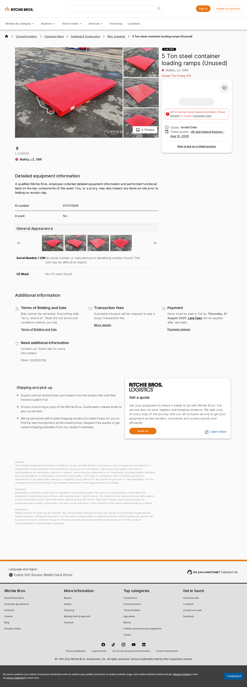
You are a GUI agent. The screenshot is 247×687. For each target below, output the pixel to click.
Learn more (218, 432)
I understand (234, 676)
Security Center (12, 629)
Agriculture (129, 616)
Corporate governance (16, 604)
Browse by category (18, 23)
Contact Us (229, 572)
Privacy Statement (76, 651)
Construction (130, 598)
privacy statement (16, 678)
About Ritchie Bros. (14, 598)
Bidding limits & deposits (77, 616)
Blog (6, 622)
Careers (8, 616)
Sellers (67, 604)
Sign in (203, 8)
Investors (9, 610)
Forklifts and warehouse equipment (142, 629)
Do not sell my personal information (131, 651)
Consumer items (132, 604)
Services (94, 23)
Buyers (67, 598)
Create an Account (228, 8)
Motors (127, 622)
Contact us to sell (192, 610)
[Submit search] (159, 8)
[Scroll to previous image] (18, 243)
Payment (68, 622)
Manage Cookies (181, 674)
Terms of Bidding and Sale (39, 329)
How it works (70, 23)
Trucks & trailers (132, 610)
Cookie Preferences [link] (167, 651)
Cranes (127, 635)
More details (102, 325)
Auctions (46, 23)
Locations (134, 23)
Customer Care (202, 115)
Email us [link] (143, 430)
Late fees (195, 318)
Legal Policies (99, 651)
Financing (116, 23)
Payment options (178, 329)
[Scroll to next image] (155, 243)
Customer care (191, 598)
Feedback (188, 616)
